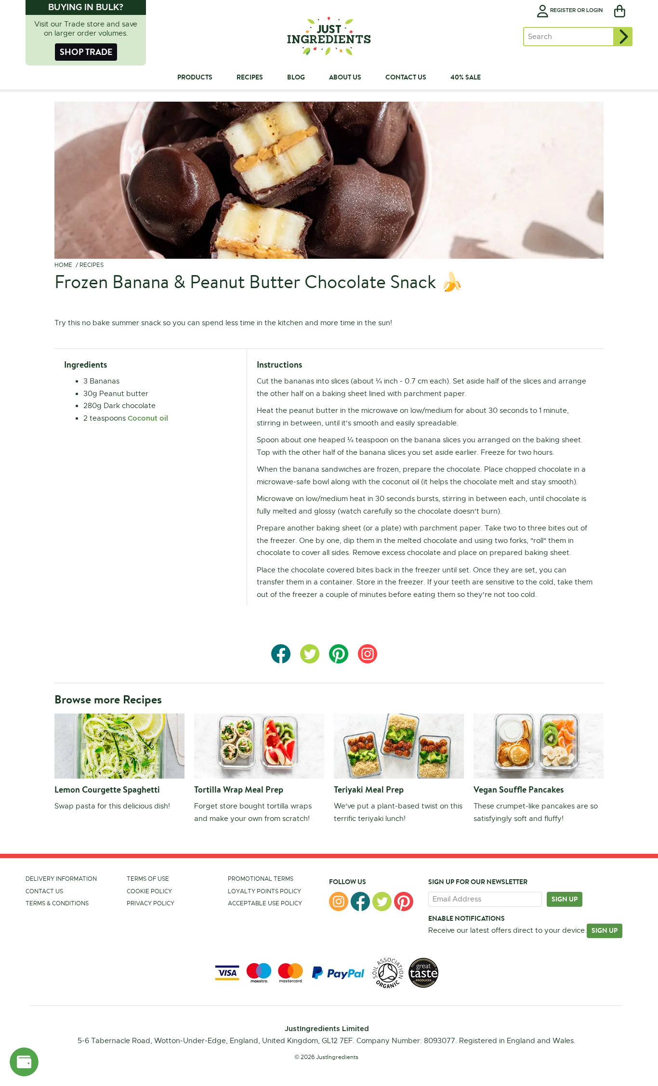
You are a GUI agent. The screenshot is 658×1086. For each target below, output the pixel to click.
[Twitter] (382, 901)
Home (63, 265)
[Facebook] (360, 901)
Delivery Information (61, 879)
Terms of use (148, 879)
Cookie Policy (149, 891)
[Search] (622, 36)
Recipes (91, 265)
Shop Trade (86, 52)
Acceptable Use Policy (265, 903)
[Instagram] (338, 901)
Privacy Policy (150, 903)
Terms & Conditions (57, 903)
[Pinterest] (403, 901)
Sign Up (605, 930)
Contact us (44, 891)
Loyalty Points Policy (264, 891)
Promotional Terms (260, 879)
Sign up (565, 899)
